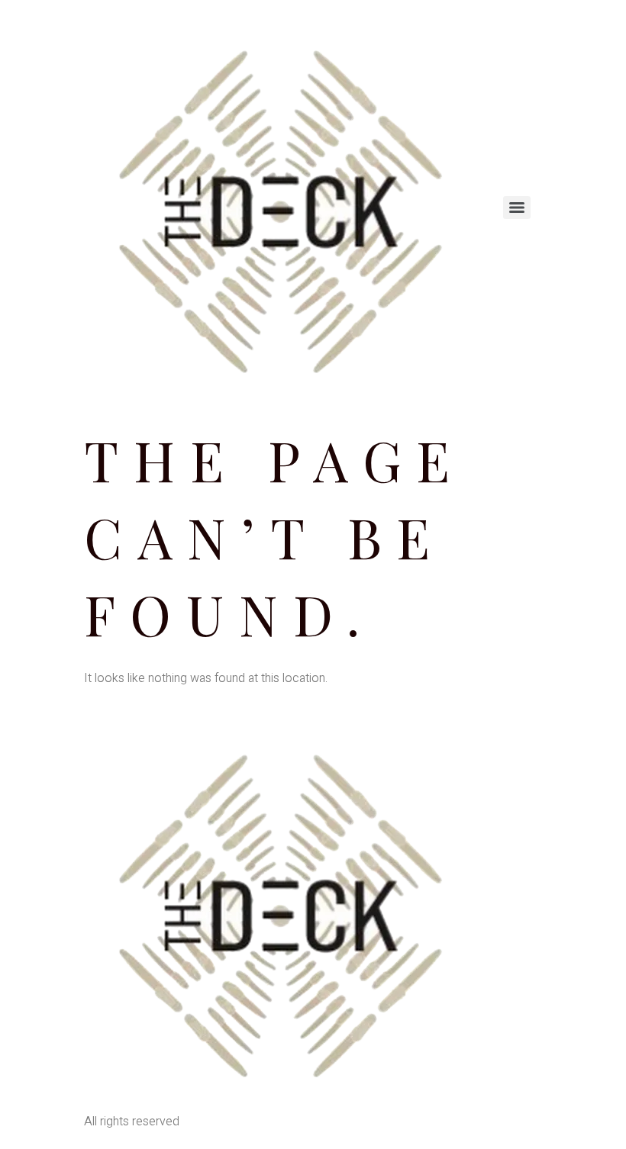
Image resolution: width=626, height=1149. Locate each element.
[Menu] (517, 207)
